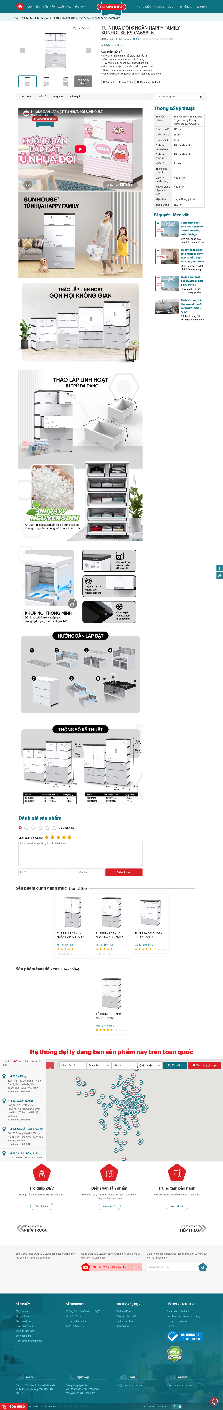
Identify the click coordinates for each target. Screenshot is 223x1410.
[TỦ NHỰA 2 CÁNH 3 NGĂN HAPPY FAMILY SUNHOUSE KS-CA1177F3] (111, 913)
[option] (55, 50)
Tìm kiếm (177, 1065)
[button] (22, 50)
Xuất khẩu (64, 6)
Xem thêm (40, 1206)
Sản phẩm (49, 6)
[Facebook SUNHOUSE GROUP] (219, 570)
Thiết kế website (64, 1406)
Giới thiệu (33, 6)
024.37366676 (73, 1389)
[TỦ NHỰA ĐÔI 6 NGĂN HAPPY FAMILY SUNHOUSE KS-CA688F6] (111, 993)
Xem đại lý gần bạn (206, 1065)
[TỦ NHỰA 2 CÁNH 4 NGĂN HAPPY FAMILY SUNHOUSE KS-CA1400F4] (73, 913)
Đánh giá (75, 96)
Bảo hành (80, 6)
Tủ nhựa (30, 18)
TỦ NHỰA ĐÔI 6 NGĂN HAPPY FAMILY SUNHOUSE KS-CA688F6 (88, 18)
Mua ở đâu (127, 82)
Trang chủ (20, 6)
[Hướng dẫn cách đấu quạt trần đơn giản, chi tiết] (166, 283)
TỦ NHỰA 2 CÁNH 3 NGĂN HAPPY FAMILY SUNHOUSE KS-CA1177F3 (109, 935)
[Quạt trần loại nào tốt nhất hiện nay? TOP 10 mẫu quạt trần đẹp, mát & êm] (166, 256)
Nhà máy (159, 6)
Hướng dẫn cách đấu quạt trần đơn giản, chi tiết (192, 281)
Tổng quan (25, 96)
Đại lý (171, 6)
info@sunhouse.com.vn (129, 1385)
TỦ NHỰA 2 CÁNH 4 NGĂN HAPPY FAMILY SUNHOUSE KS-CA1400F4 (70, 935)
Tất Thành (83, 1406)
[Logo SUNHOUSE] (111, 15)
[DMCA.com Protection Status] (175, 1361)
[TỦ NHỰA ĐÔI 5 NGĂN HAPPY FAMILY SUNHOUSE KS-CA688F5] (150, 913)
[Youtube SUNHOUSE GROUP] (219, 577)
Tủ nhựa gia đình (45, 18)
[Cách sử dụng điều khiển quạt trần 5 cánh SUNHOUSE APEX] (166, 306)
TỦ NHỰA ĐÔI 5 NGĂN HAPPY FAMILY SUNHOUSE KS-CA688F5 (148, 935)
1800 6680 (89, 1393)
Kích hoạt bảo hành (150, 82)
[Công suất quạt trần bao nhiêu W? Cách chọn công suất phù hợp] (166, 229)
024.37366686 (91, 1389)
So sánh (110, 82)
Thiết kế (41, 96)
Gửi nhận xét (124, 872)
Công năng (58, 96)
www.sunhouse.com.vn (179, 1385)
